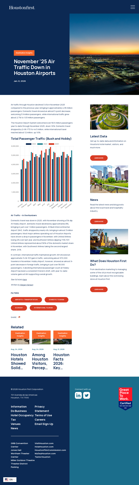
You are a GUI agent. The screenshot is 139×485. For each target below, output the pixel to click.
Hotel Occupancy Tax (22, 417)
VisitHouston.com (44, 443)
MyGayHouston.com (45, 453)
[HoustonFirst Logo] (22, 7)
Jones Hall (16, 450)
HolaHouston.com (44, 446)
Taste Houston (42, 456)
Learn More (98, 158)
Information (19, 406)
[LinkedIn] (78, 395)
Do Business (19, 411)
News (14, 428)
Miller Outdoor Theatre (23, 460)
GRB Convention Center (19, 445)
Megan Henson (26, 284)
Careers (40, 419)
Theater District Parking (19, 465)
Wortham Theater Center (20, 455)
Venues (15, 424)
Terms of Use (43, 415)
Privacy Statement (42, 409)
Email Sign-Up (44, 424)
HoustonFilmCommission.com (47, 450)
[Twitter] (86, 395)
